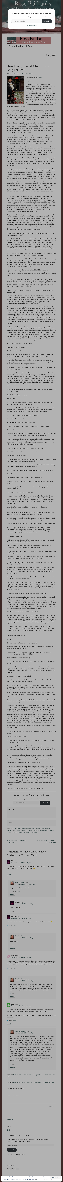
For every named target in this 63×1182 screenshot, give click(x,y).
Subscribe (47, 21)
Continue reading (31, 25)
